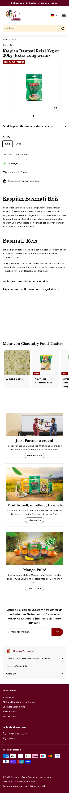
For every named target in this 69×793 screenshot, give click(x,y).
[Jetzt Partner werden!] (34, 424)
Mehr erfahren (34, 455)
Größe (7, 137)
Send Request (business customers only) (28, 126)
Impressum (8, 697)
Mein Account (10, 716)
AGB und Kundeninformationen (19, 702)
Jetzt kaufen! (34, 520)
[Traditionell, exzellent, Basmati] (34, 484)
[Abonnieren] (57, 632)
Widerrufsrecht (10, 711)
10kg (7, 143)
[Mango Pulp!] (34, 548)
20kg (18, 143)
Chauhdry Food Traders (42, 344)
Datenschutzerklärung (14, 706)
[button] (55, 15)
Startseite (7, 45)
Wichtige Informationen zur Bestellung (26, 281)
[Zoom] (56, 108)
